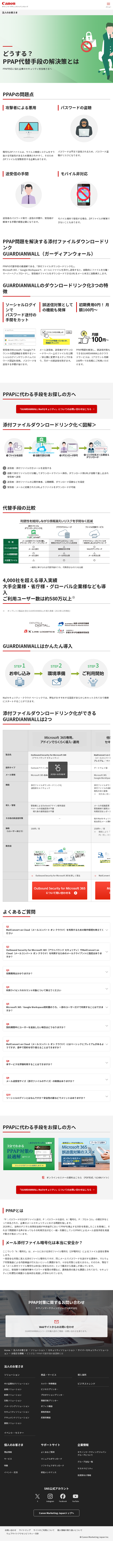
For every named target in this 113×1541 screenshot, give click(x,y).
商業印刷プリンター (49, 1400)
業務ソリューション (12, 1423)
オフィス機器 (47, 1406)
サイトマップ (25, 1530)
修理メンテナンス (48, 1472)
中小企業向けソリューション (16, 1383)
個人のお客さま (13, 1445)
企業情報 (83, 1445)
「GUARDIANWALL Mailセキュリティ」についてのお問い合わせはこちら (55, 409)
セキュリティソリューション (61, 1350)
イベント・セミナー (14, 1432)
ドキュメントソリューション (16, 1417)
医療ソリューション (12, 1394)
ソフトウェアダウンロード (52, 1465)
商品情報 (8, 1452)
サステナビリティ (85, 1468)
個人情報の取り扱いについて (69, 1530)
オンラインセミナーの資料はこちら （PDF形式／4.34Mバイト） (78, 1177)
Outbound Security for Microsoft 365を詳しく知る (58, 875)
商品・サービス (48, 1374)
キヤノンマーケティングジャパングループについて (92, 1453)
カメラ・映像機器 (48, 1383)
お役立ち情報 (17, 1353)
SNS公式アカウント (56, 1488)
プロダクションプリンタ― (52, 1394)
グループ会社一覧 (85, 1461)
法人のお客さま (10, 12)
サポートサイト (50, 1445)
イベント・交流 (11, 1472)
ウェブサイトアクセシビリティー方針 (22, 1533)
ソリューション (38, 1350)
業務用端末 (46, 1411)
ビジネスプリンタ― (49, 1389)
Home (7, 1350)
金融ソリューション (12, 1389)
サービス (8, 1458)
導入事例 (82, 1374)
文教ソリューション (12, 1400)
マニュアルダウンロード (51, 1458)
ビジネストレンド (86, 1383)
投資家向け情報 (84, 1475)
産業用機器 (46, 1417)
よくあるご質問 (47, 1452)
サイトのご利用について (44, 1530)
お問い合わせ (10, 1530)
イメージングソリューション (16, 1406)
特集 (6, 1465)
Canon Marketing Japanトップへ (56, 1513)
